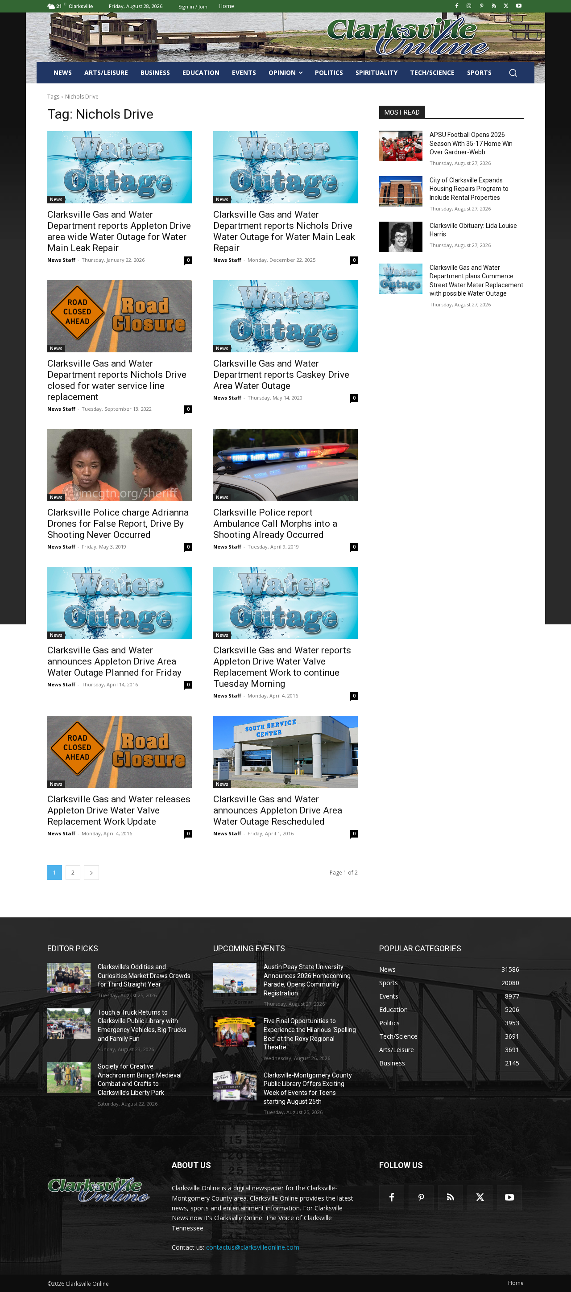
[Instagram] (469, 6)
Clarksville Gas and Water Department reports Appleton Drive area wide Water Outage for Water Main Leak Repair (119, 231)
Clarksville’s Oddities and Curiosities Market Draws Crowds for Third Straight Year (144, 975)
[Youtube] (518, 6)
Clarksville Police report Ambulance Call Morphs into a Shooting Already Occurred (275, 523)
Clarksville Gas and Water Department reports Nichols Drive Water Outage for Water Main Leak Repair (284, 231)
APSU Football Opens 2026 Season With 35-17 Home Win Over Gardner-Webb (471, 143)
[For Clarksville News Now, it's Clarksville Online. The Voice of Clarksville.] (98, 1190)
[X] (506, 6)
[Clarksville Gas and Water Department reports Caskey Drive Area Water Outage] (285, 316)
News (56, 199)
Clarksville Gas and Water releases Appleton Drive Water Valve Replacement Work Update (118, 810)
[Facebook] (456, 6)
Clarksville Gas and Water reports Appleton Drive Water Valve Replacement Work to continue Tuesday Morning (282, 667)
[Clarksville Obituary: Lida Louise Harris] (400, 237)
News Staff (61, 259)
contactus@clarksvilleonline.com (252, 1247)
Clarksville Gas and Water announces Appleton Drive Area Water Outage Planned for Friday (114, 661)
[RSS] (494, 6)
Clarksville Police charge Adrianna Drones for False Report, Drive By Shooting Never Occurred (118, 523)
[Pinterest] (481, 6)
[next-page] (91, 872)
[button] (513, 72)
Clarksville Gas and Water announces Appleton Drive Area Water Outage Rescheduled (277, 810)
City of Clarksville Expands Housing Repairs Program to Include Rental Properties (469, 189)
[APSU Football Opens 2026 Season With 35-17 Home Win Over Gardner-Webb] (400, 146)
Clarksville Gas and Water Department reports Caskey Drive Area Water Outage (281, 374)
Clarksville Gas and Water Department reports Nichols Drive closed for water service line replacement (116, 380)
